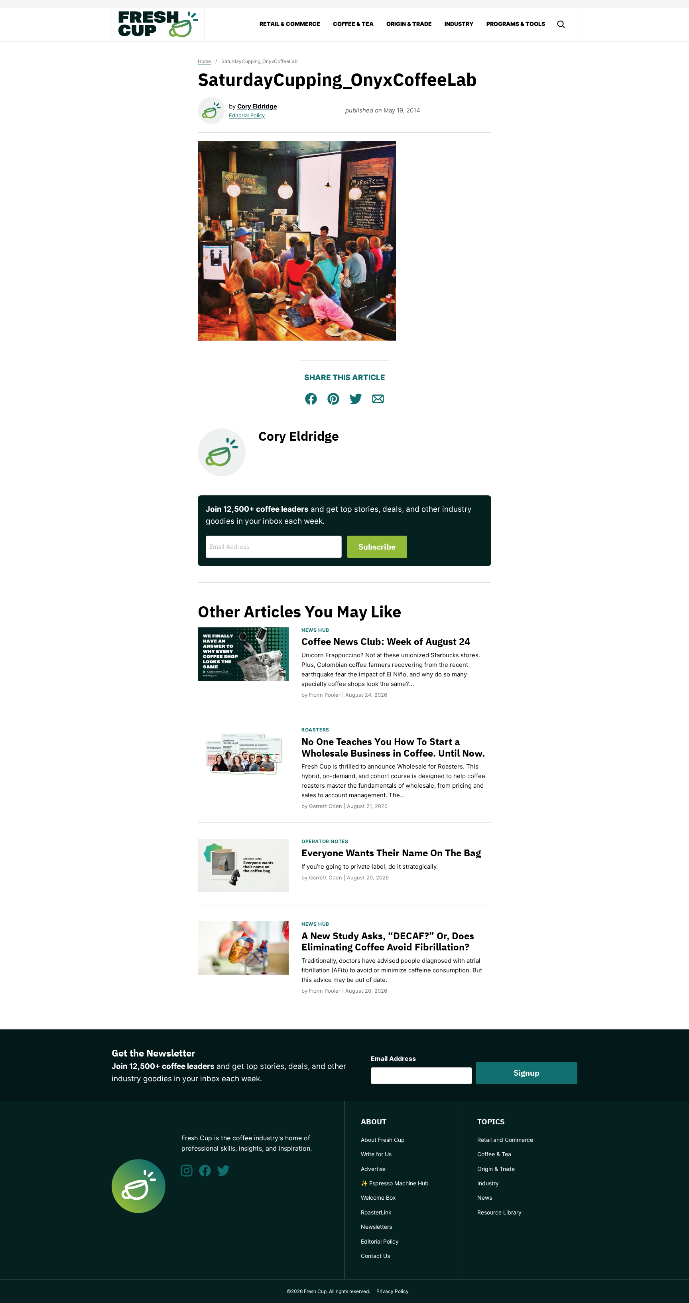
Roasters (315, 730)
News (484, 1197)
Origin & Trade (409, 23)
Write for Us (376, 1154)
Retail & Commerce (290, 23)
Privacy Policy (392, 1291)
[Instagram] (186, 1170)
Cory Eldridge (257, 106)
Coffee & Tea (353, 23)
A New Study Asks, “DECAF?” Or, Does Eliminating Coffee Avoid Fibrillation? (387, 941)
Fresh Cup (158, 24)
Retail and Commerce (505, 1139)
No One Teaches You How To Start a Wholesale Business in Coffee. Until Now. (393, 747)
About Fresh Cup (383, 1139)
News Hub (315, 630)
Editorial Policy (247, 115)
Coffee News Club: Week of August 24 (385, 641)
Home (204, 61)
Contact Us (375, 1255)
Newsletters (376, 1226)
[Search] (561, 24)
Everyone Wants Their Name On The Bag (391, 852)
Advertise (373, 1168)
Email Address (393, 1059)
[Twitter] (223, 1170)
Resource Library (499, 1212)
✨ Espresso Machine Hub (395, 1183)
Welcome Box (378, 1197)
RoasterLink (376, 1212)
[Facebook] (205, 1170)
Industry (459, 23)
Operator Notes (324, 841)
